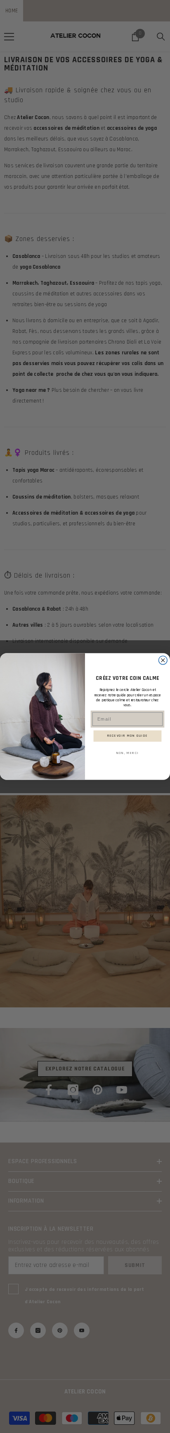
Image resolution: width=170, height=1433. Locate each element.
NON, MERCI (127, 753)
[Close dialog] (163, 660)
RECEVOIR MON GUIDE (127, 736)
